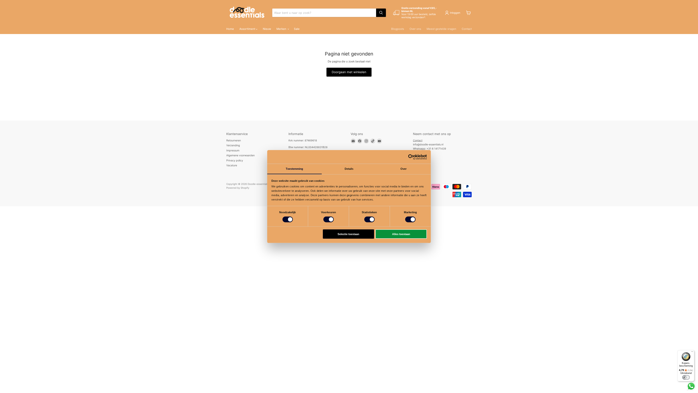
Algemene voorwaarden (240, 155)
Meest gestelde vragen (441, 29)
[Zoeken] (381, 13)
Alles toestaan (401, 234)
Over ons (415, 29)
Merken (281, 29)
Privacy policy (234, 160)
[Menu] (692, 352)
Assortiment (247, 29)
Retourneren (233, 140)
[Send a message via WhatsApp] (691, 386)
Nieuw (267, 29)
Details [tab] (349, 168)
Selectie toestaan (348, 234)
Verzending (233, 145)
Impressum (232, 150)
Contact (467, 29)
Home (230, 29)
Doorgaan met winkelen (349, 72)
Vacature (231, 165)
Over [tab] (403, 168)
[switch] (328, 219)
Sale (297, 29)
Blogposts (397, 29)
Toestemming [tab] (294, 168)
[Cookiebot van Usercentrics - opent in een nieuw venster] (411, 157)
